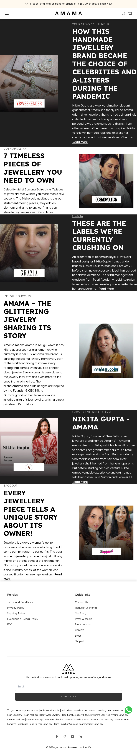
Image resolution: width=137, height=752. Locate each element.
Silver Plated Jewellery (102, 719)
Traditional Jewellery (72, 715)
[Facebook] (57, 736)
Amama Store (122, 719)
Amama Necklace (15, 719)
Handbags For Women (27, 710)
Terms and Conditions (20, 602)
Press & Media (83, 619)
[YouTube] (72, 736)
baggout (11, 485)
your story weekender (90, 24)
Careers (79, 630)
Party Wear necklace (118, 710)
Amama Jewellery (120, 715)
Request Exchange (86, 607)
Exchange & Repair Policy (22, 619)
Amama (61, 747)
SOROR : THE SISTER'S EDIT (92, 411)
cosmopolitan (15, 148)
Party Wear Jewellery (95, 710)
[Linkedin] (80, 736)
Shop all (79, 641)
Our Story (80, 613)
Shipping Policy (16, 613)
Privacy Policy (15, 607)
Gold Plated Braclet (50, 710)
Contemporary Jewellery (91, 724)
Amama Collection (54, 719)
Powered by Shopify (79, 747)
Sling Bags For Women (65, 724)
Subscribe (68, 696)
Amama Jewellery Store (77, 719)
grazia (77, 216)
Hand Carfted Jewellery (40, 724)
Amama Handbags (17, 724)
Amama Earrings (34, 719)
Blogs (78, 635)
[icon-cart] (129, 13)
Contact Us (81, 602)
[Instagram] (64, 736)
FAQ (9, 624)
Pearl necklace (31, 715)
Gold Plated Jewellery (72, 710)
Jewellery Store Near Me (97, 715)
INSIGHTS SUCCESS (17, 296)
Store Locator (83, 624)
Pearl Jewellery (14, 715)
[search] (123, 13)
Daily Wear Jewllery (50, 715)
